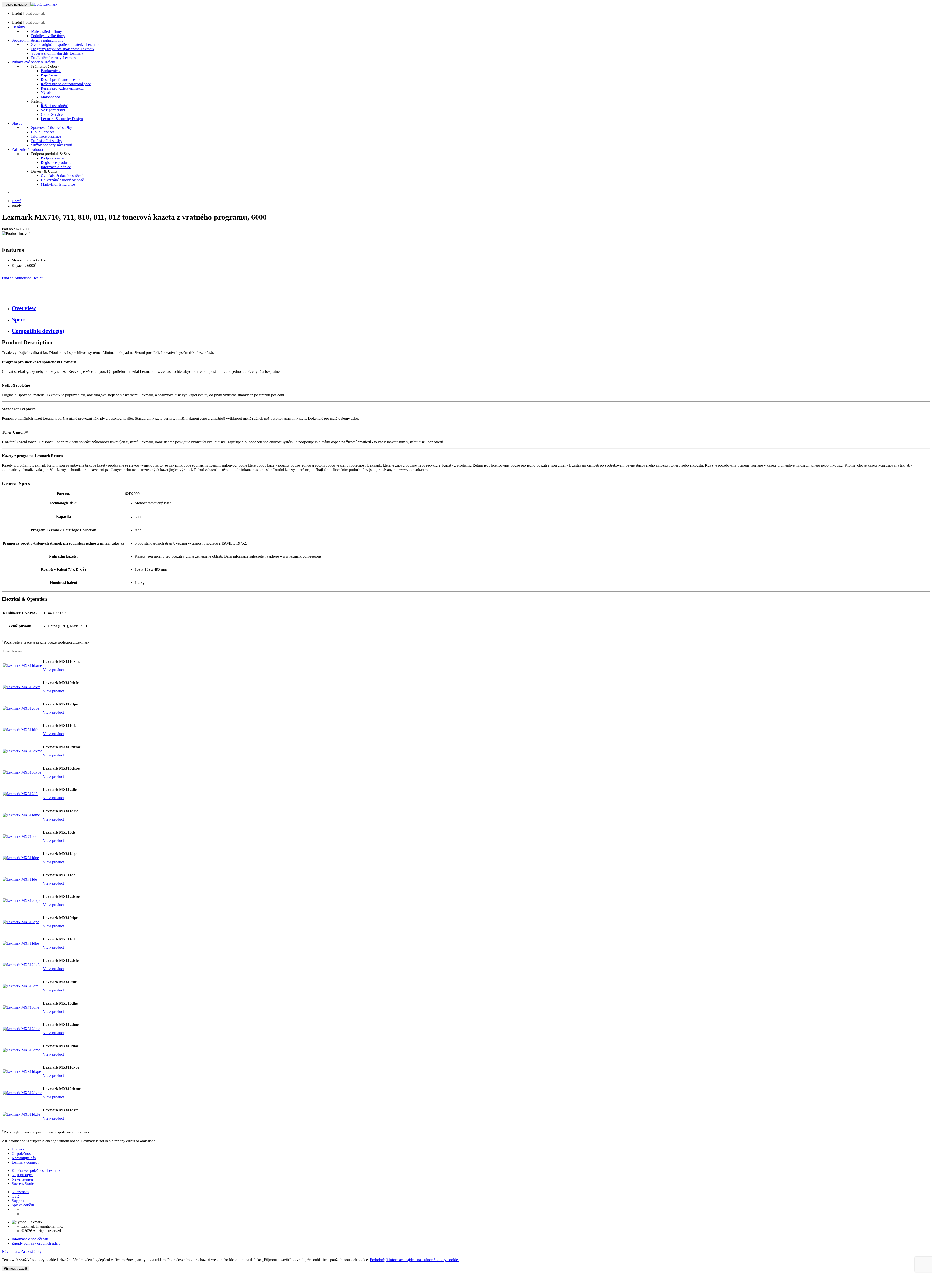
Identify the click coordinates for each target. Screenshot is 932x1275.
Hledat (17, 13)
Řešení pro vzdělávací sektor (63, 88)
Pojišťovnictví (51, 75)
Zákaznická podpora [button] (27, 149)
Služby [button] (17, 123)
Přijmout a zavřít (15, 1268)
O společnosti (22, 1153)
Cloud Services (52, 114)
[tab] (471, 308)
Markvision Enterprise (58, 184)
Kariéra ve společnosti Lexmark (36, 1170)
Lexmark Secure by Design (62, 119)
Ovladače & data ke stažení (62, 176)
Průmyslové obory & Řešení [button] (33, 62)
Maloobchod (50, 97)
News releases (22, 1179)
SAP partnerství (53, 110)
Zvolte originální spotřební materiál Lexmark (65, 44)
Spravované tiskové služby (51, 128)
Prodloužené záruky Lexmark (53, 58)
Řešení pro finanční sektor (61, 79)
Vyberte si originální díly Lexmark (57, 53)
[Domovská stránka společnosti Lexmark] (43, 4)
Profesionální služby (46, 141)
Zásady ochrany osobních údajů (36, 1243)
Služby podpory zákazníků (51, 145)
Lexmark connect (25, 1162)
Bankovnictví (51, 71)
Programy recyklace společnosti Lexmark (62, 49)
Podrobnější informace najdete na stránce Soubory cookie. (414, 1260)
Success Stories (23, 1184)
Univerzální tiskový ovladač (62, 180)
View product (53, 670)
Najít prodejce (22, 1175)
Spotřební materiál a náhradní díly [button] (37, 40)
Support (18, 1201)
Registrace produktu (56, 162)
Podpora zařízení (54, 158)
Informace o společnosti (30, 1239)
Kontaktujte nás (24, 1158)
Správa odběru (23, 1205)
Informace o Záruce (46, 136)
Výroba (46, 93)
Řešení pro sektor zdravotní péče (66, 84)
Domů (16, 201)
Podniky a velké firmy (48, 36)
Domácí (18, 1149)
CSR (15, 1196)
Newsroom (20, 1192)
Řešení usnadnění (54, 106)
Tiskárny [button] (18, 27)
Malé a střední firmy (46, 31)
